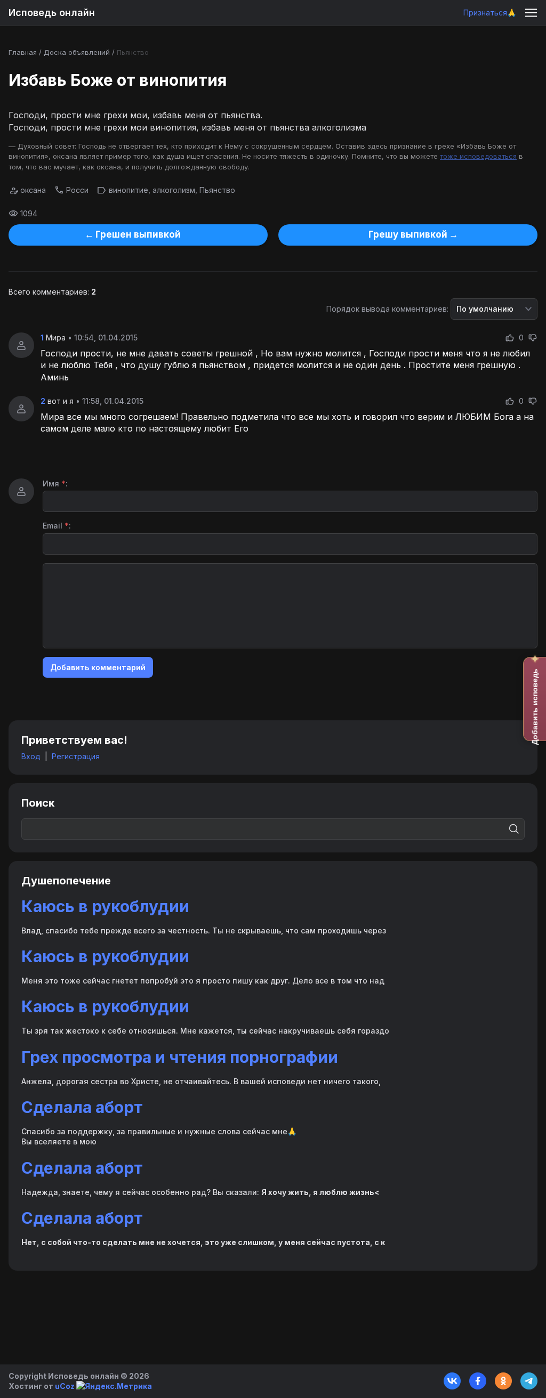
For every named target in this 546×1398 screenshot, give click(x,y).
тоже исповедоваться (478, 156)
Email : (57, 525)
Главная (23, 52)
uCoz (65, 1386)
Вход (31, 756)
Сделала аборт (82, 1107)
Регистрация (76, 756)
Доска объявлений (77, 52)
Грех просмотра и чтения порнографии (179, 1057)
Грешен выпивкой (138, 234)
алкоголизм (173, 189)
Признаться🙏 (489, 12)
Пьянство (133, 52)
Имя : (55, 483)
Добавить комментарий (98, 667)
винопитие (128, 189)
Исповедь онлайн (52, 12)
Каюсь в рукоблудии (105, 906)
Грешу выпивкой (407, 234)
